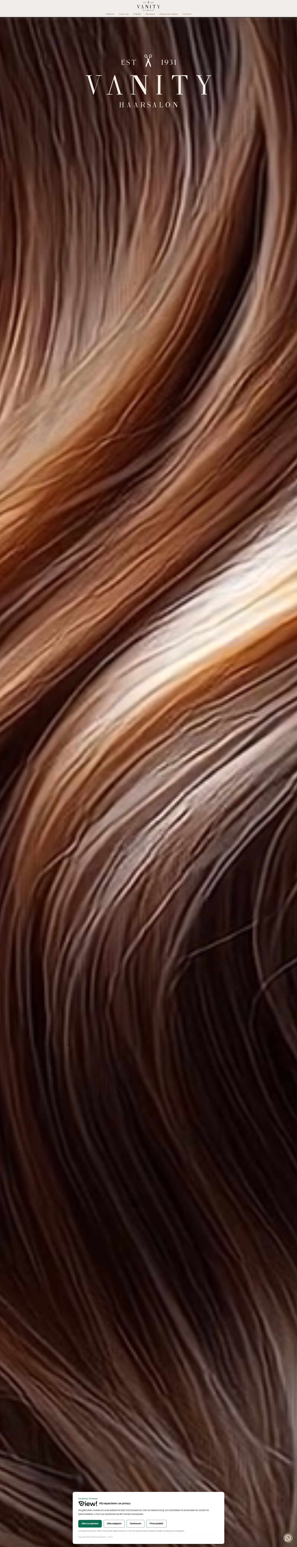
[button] (288, 1538)
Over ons (124, 14)
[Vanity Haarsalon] (148, 10)
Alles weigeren (114, 1523)
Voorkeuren (135, 1523)
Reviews (150, 14)
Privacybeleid (156, 1523)
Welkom (110, 14)
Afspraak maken (168, 14)
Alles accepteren (90, 1523)
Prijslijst (137, 14)
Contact (186, 14)
